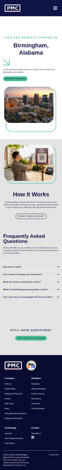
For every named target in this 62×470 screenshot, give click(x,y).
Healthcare (35, 404)
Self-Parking (36, 399)
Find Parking (10, 443)
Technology (10, 428)
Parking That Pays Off (13, 394)
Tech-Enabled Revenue (14, 438)
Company (9, 378)
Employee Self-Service (13, 418)
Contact (35, 428)
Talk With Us (36, 433)
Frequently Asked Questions (16, 413)
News (7, 409)
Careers (8, 399)
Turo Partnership (37, 409)
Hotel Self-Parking (38, 389)
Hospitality (35, 384)
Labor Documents (23, 457)
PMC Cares (9, 404)
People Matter (10, 389)
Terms (5, 455)
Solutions (36, 378)
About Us (8, 384)
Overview (8, 433)
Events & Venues (38, 394)
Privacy (12, 455)
